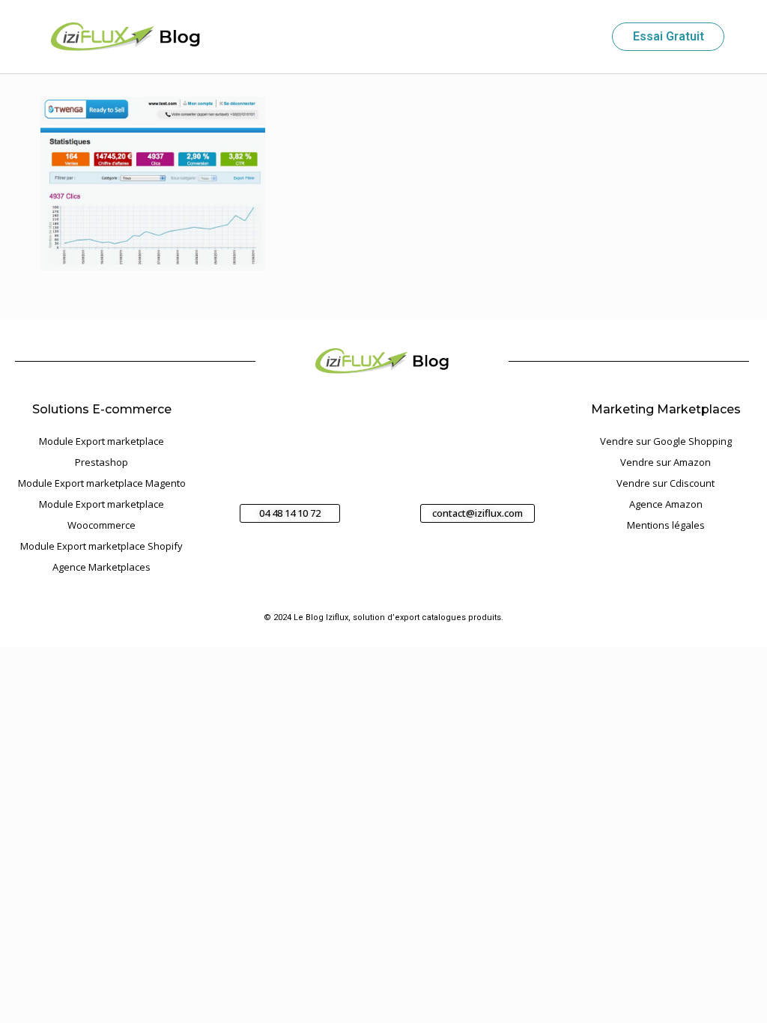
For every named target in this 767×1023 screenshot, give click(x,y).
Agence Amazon (666, 504)
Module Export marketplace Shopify (101, 546)
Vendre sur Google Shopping (666, 441)
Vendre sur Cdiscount (665, 483)
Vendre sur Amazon (665, 462)
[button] (586, 37)
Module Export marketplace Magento (102, 483)
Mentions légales (666, 525)
